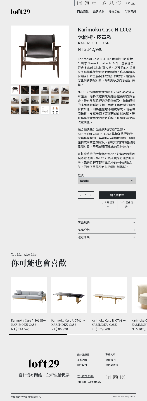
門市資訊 (130, 11)
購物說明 (110, 360)
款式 (81, 175)
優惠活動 (114, 11)
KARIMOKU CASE (93, 42)
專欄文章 (110, 354)
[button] (107, 222)
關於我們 (82, 365)
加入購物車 (117, 195)
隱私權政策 (111, 365)
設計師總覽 (83, 354)
